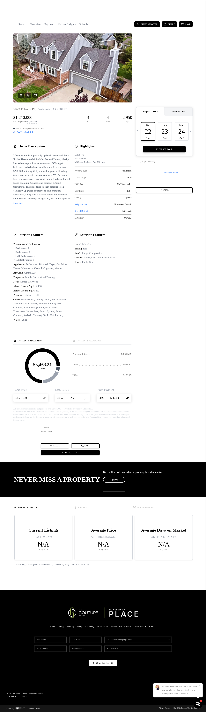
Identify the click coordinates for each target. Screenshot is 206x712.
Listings (61, 626)
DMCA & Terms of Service (183, 708)
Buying (70, 626)
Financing (89, 626)
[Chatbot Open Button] (198, 704)
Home (52, 626)
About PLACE (140, 626)
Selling (80, 626)
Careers (127, 626)
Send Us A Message (103, 663)
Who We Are (116, 626)
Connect (153, 626)
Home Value (102, 626)
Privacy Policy (164, 708)
